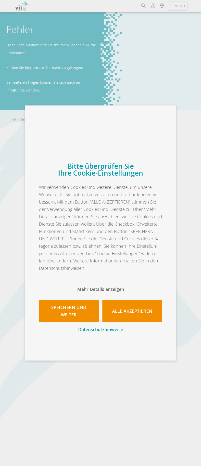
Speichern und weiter (68, 311)
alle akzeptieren (132, 311)
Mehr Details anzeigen (100, 289)
